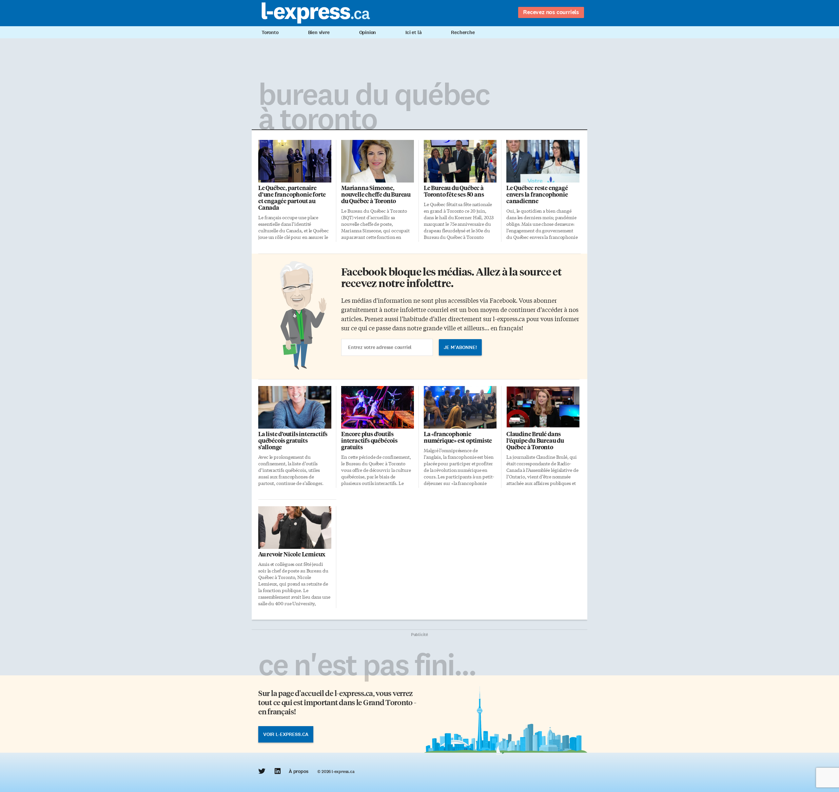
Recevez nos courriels (551, 12)
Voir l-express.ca (285, 734)
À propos (298, 771)
